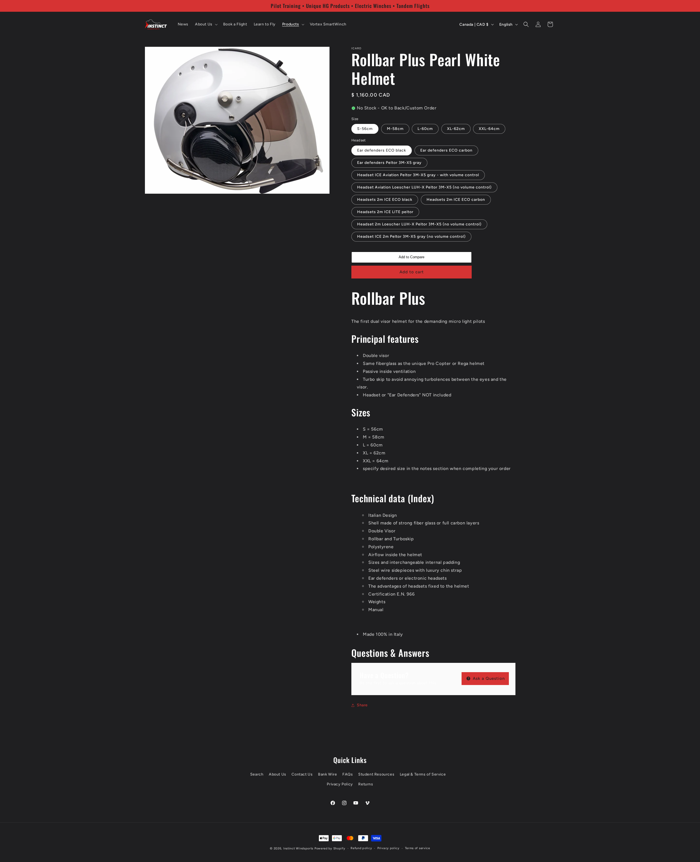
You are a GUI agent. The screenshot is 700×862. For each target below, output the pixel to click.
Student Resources (376, 774)
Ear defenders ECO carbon (446, 150)
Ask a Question (488, 678)
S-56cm (365, 128)
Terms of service (417, 848)
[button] (206, 24)
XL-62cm (456, 128)
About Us (277, 774)
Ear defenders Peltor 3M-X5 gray (389, 162)
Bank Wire (327, 774)
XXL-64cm (489, 128)
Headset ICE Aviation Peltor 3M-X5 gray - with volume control (418, 175)
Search (257, 774)
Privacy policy (388, 848)
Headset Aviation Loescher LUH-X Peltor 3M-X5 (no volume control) (424, 187)
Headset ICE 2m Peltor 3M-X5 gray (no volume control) (411, 236)
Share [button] (362, 705)
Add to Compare (411, 257)
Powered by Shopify (329, 848)
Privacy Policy (340, 784)
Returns (365, 784)
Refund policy (361, 848)
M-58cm (395, 128)
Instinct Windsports (298, 848)
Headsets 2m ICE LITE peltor (385, 212)
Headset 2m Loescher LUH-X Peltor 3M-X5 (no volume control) (419, 224)
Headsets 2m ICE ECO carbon (456, 199)
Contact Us (302, 774)
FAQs (347, 774)
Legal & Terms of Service (423, 774)
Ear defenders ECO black (381, 150)
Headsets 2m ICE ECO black (384, 199)
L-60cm (425, 128)
